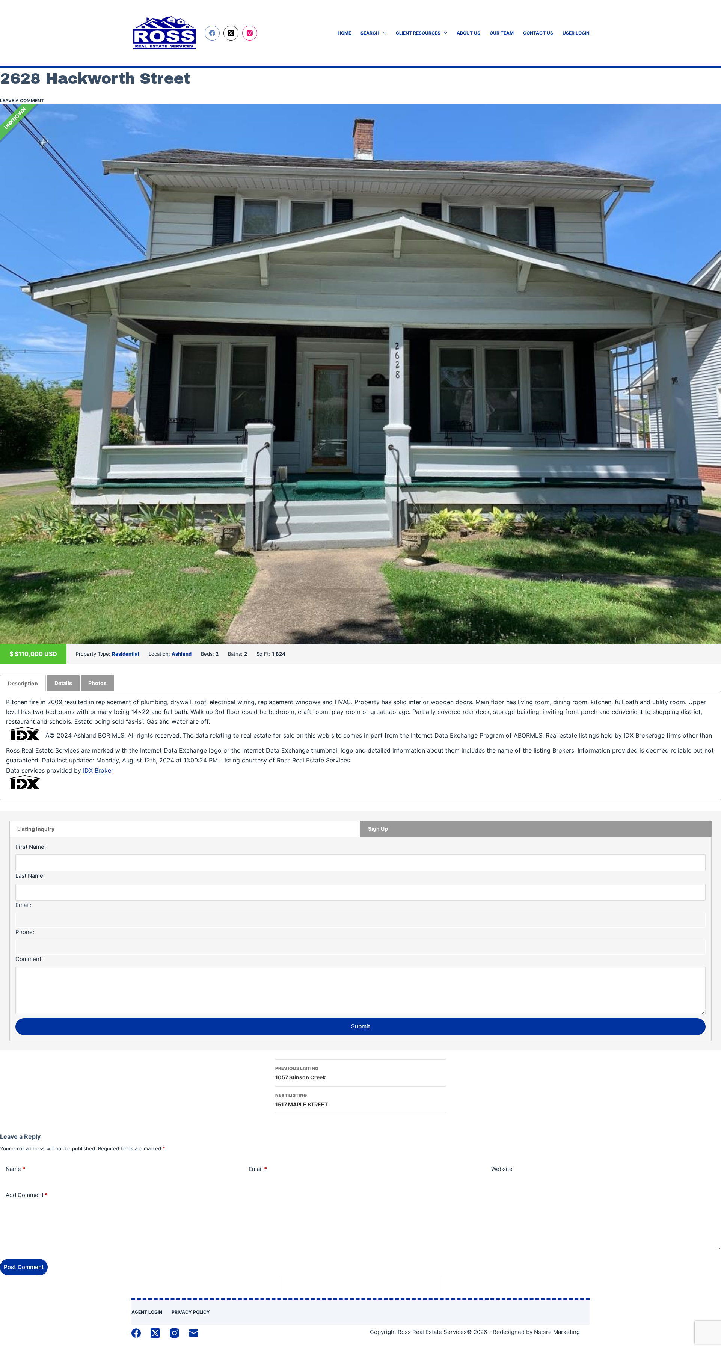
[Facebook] (212, 33)
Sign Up (378, 828)
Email (258, 1168)
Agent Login (146, 1312)
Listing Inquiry (35, 829)
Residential (125, 654)
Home (344, 33)
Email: (23, 904)
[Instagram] (249, 33)
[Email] (193, 1333)
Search (369, 33)
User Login (576, 33)
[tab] (23, 683)
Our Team (502, 33)
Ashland (182, 654)
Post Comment (24, 1267)
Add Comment (27, 1194)
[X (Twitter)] (230, 33)
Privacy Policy (191, 1312)
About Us (468, 33)
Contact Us (538, 33)
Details (63, 683)
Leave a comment (22, 100)
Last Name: (30, 875)
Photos (97, 683)
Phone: (24, 932)
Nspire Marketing (557, 1331)
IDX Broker (98, 770)
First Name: (30, 846)
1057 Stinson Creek (300, 1072)
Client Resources (418, 33)
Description (23, 683)
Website (502, 1168)
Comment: (29, 959)
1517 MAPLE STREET (301, 1100)
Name (15, 1168)
